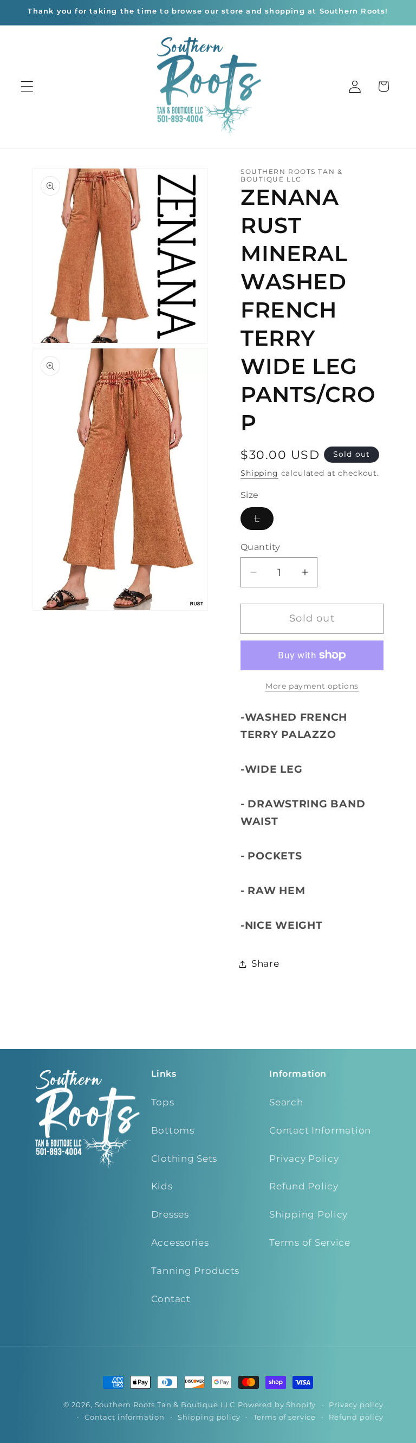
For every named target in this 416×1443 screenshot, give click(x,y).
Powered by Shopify (277, 1404)
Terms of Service (309, 1242)
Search (286, 1102)
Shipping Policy (308, 1214)
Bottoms (172, 1130)
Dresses (170, 1214)
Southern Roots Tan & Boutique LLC (165, 1404)
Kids (162, 1186)
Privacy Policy (304, 1158)
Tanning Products (195, 1270)
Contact (171, 1298)
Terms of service (284, 1417)
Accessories (180, 1242)
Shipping (259, 473)
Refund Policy (303, 1186)
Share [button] (265, 963)
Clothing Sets (184, 1158)
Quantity (260, 547)
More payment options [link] (312, 686)
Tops (162, 1102)
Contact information (124, 1417)
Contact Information (320, 1130)
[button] (27, 86)
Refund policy (356, 1417)
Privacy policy (356, 1404)
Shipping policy (209, 1417)
